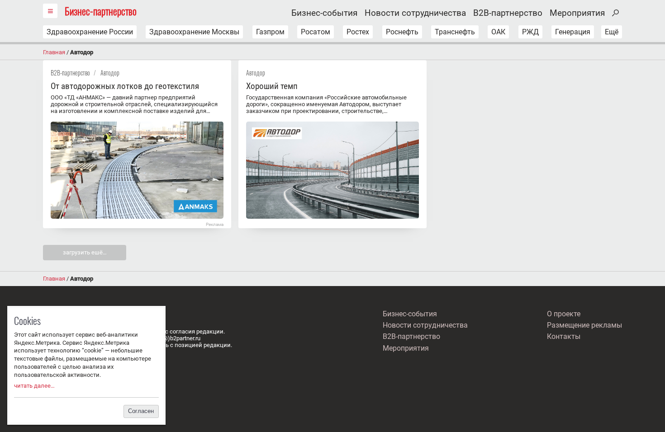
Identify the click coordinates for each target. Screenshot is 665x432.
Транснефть (455, 32)
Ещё (611, 32)
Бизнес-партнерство (101, 10)
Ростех (358, 32)
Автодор (109, 72)
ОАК (498, 32)
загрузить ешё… (85, 252)
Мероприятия (577, 13)
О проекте (563, 314)
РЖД (530, 32)
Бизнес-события (324, 13)
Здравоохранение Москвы (194, 32)
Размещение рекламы (584, 325)
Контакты (563, 336)
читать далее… (34, 385)
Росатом (315, 32)
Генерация (572, 32)
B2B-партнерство (507, 13)
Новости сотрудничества (415, 13)
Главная (54, 52)
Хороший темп (272, 86)
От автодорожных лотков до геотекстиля (125, 86)
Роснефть (402, 32)
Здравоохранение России (90, 32)
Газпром (270, 32)
